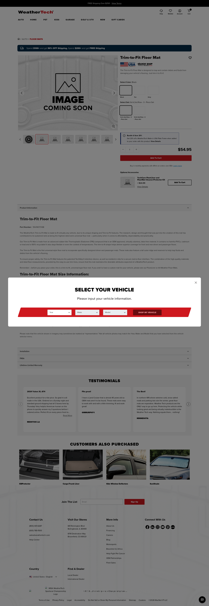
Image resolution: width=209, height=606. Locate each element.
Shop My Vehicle (147, 312)
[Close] (195, 283)
